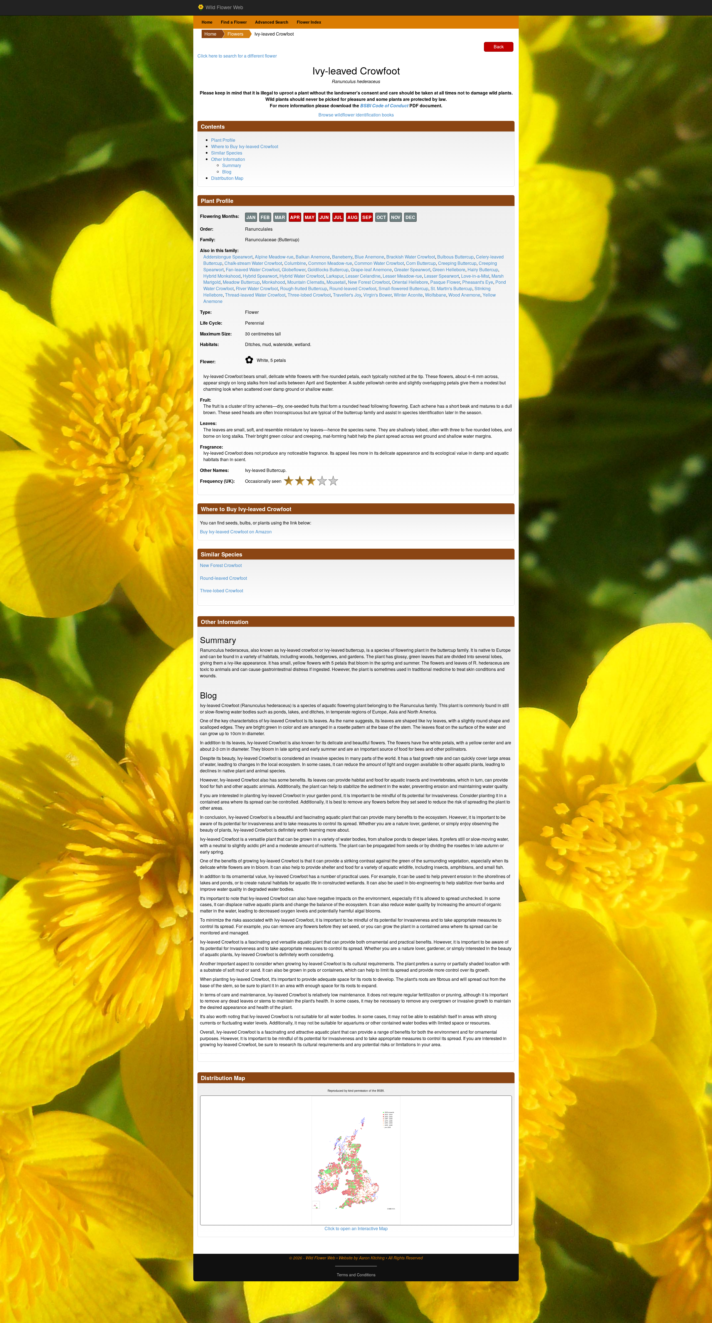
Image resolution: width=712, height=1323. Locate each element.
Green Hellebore (448, 269)
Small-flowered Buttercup (403, 288)
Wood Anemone (464, 295)
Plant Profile (223, 140)
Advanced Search (271, 22)
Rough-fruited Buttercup (303, 288)
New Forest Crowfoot (369, 282)
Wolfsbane (435, 295)
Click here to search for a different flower (237, 56)
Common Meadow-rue (330, 263)
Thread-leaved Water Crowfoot (255, 295)
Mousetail (336, 282)
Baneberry (342, 256)
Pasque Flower (445, 282)
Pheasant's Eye (477, 282)
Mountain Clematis (305, 282)
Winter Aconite (408, 295)
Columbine (295, 263)
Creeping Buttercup (457, 263)
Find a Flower (234, 22)
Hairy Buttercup (483, 269)
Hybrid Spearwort (260, 276)
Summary (231, 165)
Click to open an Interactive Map (356, 1228)
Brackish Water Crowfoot (410, 256)
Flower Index (309, 22)
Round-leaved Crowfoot (352, 288)
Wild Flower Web (223, 7)
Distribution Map (227, 178)
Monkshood (273, 282)
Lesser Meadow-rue (402, 276)
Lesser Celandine (362, 276)
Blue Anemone (369, 256)
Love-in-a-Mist (475, 276)
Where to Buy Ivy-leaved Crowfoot (244, 146)
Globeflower (293, 269)
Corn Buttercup (421, 263)
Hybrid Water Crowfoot (302, 276)
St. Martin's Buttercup (451, 288)
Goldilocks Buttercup (328, 269)
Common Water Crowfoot (379, 263)
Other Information (228, 159)
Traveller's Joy (347, 295)
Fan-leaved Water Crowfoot (253, 269)
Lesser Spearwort (441, 276)
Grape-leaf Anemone (371, 269)
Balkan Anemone (313, 256)
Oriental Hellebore (410, 282)
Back (499, 46)
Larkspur (334, 276)
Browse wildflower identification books (356, 114)
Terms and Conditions (356, 1274)
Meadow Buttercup (241, 282)
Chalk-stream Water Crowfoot (253, 263)
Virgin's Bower (377, 295)
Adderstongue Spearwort (228, 256)
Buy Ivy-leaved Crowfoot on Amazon (236, 531)
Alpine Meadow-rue (274, 256)
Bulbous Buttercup (455, 256)
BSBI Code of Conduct (384, 105)
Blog (226, 171)
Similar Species (226, 153)
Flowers (235, 34)
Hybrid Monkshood (222, 276)
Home (207, 22)
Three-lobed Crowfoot (309, 295)
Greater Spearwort (412, 269)
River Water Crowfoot (257, 288)
